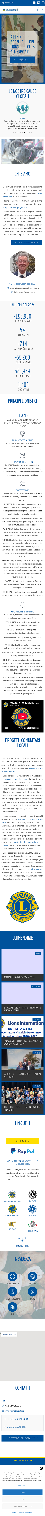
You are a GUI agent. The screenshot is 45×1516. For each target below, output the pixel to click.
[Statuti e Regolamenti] (12, 1291)
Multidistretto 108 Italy (12, 1201)
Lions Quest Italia (22, 1246)
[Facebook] (34, 3)
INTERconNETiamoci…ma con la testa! (19, 977)
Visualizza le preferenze (22, 1506)
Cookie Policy (14, 1512)
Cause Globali (36, 986)
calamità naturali (35, 869)
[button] (41, 1468)
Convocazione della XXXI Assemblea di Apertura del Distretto (22, 1042)
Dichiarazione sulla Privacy (26, 1512)
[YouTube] (43, 3)
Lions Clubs (33, 1216)
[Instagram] (38, 3)
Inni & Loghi (32, 1284)
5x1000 (32, 1299)
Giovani (22, 118)
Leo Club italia (33, 1231)
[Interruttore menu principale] (39, 9)
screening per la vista (16, 779)
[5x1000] (32, 1291)
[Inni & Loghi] (32, 1276)
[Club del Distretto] (12, 1276)
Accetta (22, 1492)
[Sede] (12, 1307)
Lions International (12, 1216)
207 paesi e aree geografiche (15, 207)
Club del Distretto (12, 1284)
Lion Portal (33, 1201)
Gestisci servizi (22, 1485)
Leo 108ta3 (12, 1229)
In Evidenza (36, 1020)
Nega (22, 1499)
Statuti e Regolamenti (12, 1299)
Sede (12, 1314)
